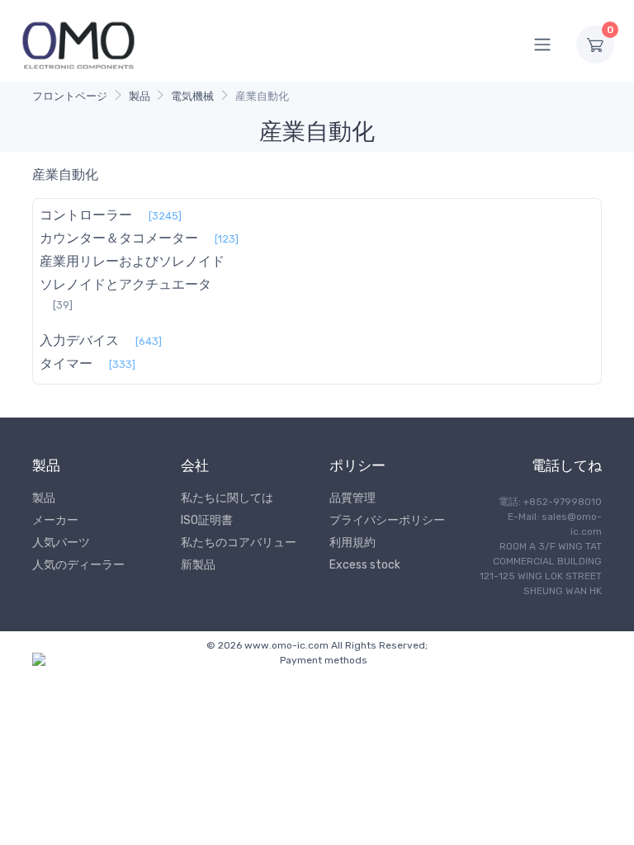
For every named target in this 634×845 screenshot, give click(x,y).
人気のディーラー (78, 565)
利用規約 (352, 543)
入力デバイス (79, 340)
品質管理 (352, 498)
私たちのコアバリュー (238, 543)
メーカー (55, 520)
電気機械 (192, 96)
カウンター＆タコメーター (119, 238)
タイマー (66, 363)
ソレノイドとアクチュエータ (125, 284)
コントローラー (86, 215)
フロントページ (69, 96)
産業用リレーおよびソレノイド (132, 261)
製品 (139, 96)
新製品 (198, 565)
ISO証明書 (207, 520)
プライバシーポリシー (387, 520)
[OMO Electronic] (78, 44)
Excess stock (364, 565)
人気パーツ (61, 543)
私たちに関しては (227, 498)
